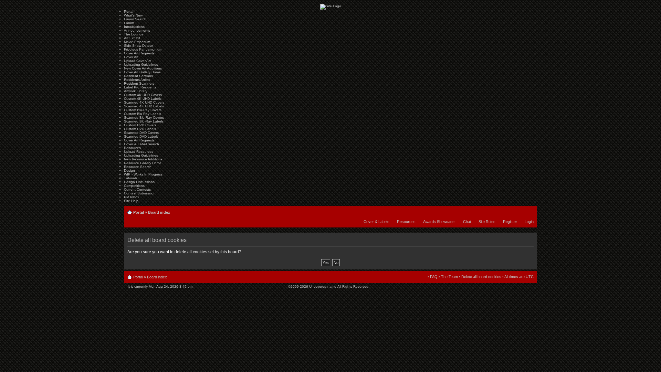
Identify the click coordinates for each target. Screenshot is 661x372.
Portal (138, 212)
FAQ (434, 277)
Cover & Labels (376, 222)
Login (529, 222)
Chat (466, 222)
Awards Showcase (438, 222)
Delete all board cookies (481, 277)
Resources (406, 222)
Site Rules (487, 222)
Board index (159, 212)
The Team (449, 277)
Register (510, 222)
